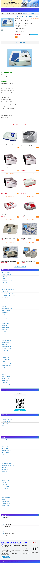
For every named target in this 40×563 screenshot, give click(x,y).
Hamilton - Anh (5, 467)
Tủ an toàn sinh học (6, 291)
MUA (16, 36)
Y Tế (3, 425)
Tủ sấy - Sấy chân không (7, 280)
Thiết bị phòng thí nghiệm (8, 537)
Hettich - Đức (4, 471)
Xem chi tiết (17, 143)
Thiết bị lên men (5, 352)
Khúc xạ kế (4, 374)
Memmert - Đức (5, 488)
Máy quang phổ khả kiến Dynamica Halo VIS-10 (29, 215)
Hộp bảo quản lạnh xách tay (8, 289)
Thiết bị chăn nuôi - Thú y (7, 419)
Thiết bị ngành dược (6, 417)
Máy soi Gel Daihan (6, 310)
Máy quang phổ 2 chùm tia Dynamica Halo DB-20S (29, 168)
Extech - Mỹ (4, 461)
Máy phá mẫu (4, 329)
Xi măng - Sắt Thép (5, 434)
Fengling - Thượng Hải (6, 463)
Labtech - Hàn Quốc (6, 486)
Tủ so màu (4, 299)
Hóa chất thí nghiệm (6, 380)
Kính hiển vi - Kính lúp (6, 274)
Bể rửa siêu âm (5, 304)
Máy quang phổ (5, 331)
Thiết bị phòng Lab (7, 522)
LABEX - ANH (4, 484)
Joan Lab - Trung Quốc (6, 480)
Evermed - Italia (5, 458)
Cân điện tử (4, 276)
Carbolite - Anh (5, 446)
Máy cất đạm (4, 335)
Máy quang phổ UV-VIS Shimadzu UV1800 (28, 145)
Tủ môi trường (5, 297)
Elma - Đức (4, 454)
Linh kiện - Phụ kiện (6, 386)
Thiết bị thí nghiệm (7, 524)
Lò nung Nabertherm (8, 528)
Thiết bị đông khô (5, 355)
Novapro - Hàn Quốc (6, 497)
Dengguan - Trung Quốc (7, 450)
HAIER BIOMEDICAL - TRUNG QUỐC (8, 465)
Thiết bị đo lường (5, 361)
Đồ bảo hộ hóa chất (6, 384)
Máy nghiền (4, 325)
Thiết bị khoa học (7, 519)
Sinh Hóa (4, 427)
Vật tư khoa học (7, 517)
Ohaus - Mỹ (4, 499)
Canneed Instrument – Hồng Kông (9, 444)
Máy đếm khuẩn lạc (6, 321)
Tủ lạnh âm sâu (5, 287)
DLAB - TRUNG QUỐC (5, 452)
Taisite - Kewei (5, 509)
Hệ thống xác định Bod (6, 367)
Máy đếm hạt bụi (5, 323)
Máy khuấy (4, 316)
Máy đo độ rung (5, 342)
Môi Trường (4, 432)
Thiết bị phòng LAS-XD (6, 421)
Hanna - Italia (5, 469)
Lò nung (3, 278)
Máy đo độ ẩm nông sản (7, 338)
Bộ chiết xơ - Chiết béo (6, 369)
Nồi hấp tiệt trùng (6, 272)
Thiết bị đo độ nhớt (6, 357)
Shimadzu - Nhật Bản (6, 503)
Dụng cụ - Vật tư (5, 378)
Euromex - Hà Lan (5, 456)
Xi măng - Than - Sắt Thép (7, 423)
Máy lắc (3, 314)
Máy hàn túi (4, 344)
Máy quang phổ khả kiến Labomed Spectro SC (9, 238)
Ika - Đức (4, 473)
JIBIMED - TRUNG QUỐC (6, 478)
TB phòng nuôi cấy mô (6, 350)
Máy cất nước (5, 312)
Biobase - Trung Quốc (6, 441)
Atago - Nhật (4, 439)
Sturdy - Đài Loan (5, 505)
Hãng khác (4, 512)
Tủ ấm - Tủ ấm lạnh (6, 282)
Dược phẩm (4, 429)
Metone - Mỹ (4, 490)
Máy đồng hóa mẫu (6, 327)
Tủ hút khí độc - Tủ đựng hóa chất (9, 295)
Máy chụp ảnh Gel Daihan (7, 308)
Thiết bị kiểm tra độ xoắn (7, 365)
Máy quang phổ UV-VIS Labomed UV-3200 (28, 261)
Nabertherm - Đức (5, 495)
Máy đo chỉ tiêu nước (6, 340)
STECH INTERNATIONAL (6, 507)
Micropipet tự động (6, 376)
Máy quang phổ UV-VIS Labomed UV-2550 (28, 238)
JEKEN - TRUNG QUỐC (6, 475)
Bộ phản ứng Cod (5, 372)
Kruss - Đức (4, 482)
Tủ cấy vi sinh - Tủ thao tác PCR (8, 293)
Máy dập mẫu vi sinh (6, 318)
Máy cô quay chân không (7, 346)
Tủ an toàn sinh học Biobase (9, 533)
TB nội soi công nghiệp (6, 363)
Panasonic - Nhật (5, 501)
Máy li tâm (4, 306)
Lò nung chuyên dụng (8, 531)
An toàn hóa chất (5, 382)
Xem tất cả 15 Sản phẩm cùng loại (20, 266)
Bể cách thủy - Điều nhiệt (7, 301)
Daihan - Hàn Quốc (6, 448)
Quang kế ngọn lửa (6, 333)
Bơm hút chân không (6, 348)
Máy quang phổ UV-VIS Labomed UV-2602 (8, 261)
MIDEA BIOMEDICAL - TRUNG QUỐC (8, 492)
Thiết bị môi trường (6, 359)
